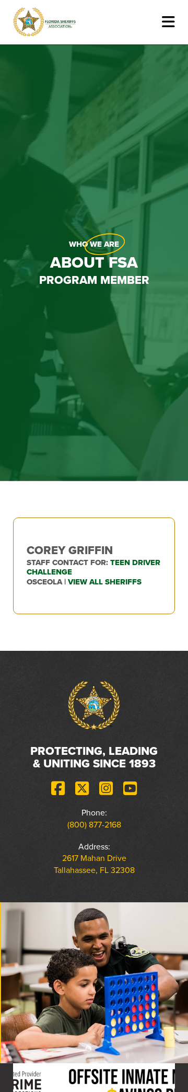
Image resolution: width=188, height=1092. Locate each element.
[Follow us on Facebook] (58, 788)
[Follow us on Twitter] (82, 788)
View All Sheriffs (105, 582)
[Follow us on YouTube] (130, 788)
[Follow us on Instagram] (106, 788)
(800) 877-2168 (94, 825)
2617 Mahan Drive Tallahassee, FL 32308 (94, 864)
